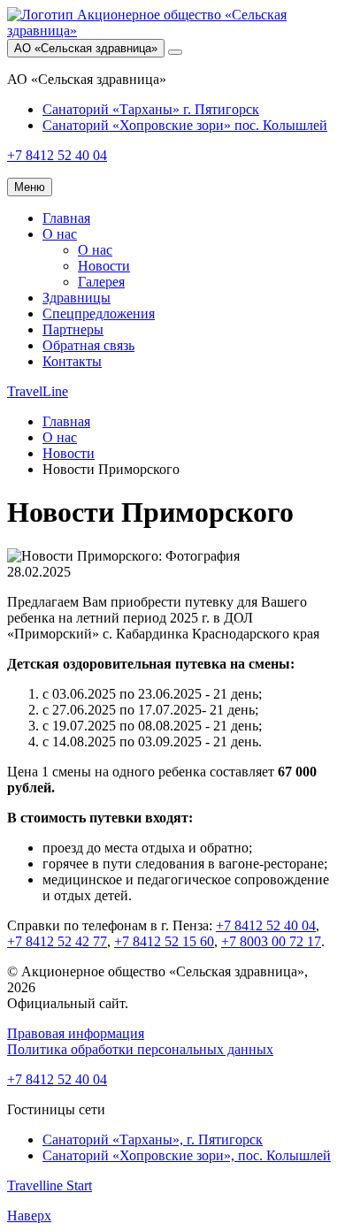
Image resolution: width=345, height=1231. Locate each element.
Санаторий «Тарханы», (152, 1139)
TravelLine (37, 391)
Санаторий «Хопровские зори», (186, 1155)
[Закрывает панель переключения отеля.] (175, 52)
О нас (59, 233)
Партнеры (73, 329)
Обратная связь (88, 345)
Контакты (72, 361)
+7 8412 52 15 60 (164, 941)
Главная (66, 218)
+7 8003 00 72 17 (271, 941)
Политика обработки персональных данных (140, 1049)
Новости (104, 265)
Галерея (101, 281)
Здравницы (76, 297)
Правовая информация (75, 1033)
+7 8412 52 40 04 (266, 925)
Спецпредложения (98, 313)
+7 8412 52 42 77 (57, 941)
